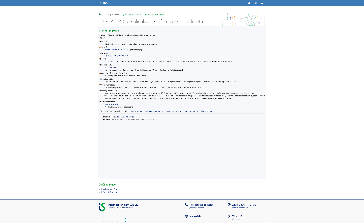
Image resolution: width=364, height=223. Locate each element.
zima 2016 (170, 111)
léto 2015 (161, 111)
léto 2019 (196, 111)
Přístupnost (236, 219)
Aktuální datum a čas (240, 208)
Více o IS (237, 216)
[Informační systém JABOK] (100, 14)
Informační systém (109, 192)
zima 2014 (152, 111)
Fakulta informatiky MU (125, 208)
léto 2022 (213, 111)
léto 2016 (121, 116)
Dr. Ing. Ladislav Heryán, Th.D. (117, 49)
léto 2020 (205, 111)
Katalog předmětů (112, 14)
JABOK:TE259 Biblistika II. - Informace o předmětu (144, 14)
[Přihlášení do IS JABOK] (262, 3)
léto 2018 (188, 111)
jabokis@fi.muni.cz (197, 208)
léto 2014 (143, 111)
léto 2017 (179, 111)
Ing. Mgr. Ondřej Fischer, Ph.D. (117, 55)
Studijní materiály (112, 104)
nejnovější (130, 116)
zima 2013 (134, 111)
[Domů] (249, 3)
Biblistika (111, 67)
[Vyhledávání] (255, 3)
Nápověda (195, 216)
